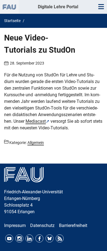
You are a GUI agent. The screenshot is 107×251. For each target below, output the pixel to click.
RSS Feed (60, 238)
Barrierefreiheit (73, 225)
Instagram (19, 238)
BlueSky (50, 238)
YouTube (9, 238)
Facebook (39, 238)
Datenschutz (42, 225)
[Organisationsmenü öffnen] (9, 7)
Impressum (15, 225)
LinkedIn (29, 238)
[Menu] (101, 7)
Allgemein (35, 142)
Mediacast (36, 121)
